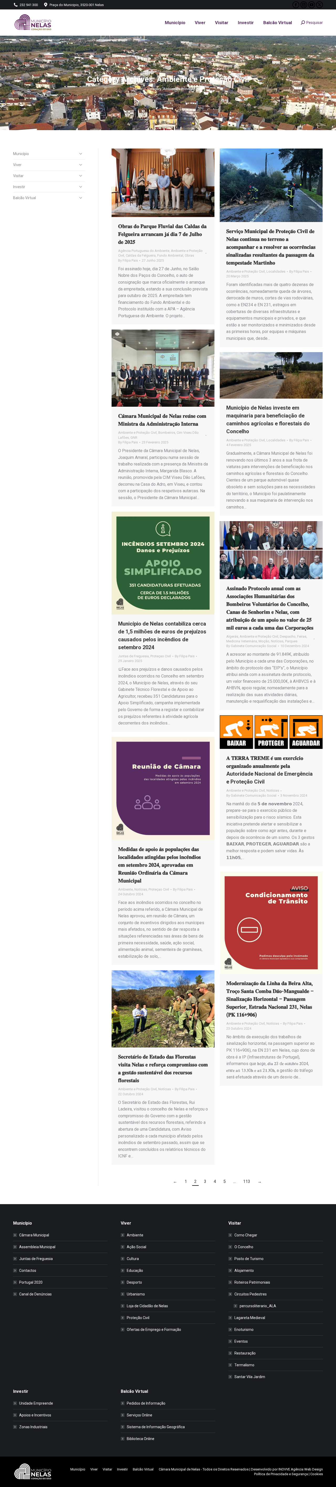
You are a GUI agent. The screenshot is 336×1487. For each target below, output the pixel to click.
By (128, 260)
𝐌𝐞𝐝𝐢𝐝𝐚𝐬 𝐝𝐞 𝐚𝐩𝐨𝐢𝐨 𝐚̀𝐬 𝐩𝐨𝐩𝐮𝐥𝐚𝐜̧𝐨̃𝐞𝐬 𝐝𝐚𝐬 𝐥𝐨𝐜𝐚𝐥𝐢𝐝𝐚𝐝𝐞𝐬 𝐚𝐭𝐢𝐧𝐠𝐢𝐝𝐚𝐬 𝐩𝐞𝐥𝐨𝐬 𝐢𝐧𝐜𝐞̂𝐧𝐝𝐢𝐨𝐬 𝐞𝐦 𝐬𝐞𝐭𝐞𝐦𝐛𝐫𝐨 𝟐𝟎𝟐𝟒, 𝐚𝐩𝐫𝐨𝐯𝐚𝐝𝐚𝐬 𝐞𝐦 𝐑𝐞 (159, 865)
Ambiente (125, 889)
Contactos (27, 1270)
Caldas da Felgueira (141, 255)
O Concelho (243, 1247)
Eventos (241, 1341)
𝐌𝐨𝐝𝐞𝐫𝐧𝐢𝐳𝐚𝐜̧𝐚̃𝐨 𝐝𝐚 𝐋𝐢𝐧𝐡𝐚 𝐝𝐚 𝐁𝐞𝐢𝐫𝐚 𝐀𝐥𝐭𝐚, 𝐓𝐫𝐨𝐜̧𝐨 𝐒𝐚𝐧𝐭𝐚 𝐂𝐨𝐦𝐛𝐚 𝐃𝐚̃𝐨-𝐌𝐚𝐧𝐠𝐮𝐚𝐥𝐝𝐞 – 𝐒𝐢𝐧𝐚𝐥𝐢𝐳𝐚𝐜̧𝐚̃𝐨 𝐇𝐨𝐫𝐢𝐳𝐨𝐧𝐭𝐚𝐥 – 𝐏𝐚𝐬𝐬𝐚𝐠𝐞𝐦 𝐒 (270, 999)
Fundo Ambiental (170, 255)
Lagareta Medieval (249, 1318)
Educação (135, 1270)
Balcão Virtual (24, 198)
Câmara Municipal (34, 1235)
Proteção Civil (138, 1318)
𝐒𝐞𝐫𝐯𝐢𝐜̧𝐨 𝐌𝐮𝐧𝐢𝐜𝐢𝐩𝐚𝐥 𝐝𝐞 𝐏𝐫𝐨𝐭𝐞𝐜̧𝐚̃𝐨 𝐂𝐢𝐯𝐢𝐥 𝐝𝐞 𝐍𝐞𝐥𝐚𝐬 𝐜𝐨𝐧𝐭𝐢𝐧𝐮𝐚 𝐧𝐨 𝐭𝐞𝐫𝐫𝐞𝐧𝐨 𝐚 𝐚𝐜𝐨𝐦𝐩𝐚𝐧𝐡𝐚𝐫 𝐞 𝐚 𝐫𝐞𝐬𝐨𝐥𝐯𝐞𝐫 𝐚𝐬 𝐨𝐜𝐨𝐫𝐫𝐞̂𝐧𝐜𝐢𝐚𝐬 (271, 247)
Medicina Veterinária (241, 641)
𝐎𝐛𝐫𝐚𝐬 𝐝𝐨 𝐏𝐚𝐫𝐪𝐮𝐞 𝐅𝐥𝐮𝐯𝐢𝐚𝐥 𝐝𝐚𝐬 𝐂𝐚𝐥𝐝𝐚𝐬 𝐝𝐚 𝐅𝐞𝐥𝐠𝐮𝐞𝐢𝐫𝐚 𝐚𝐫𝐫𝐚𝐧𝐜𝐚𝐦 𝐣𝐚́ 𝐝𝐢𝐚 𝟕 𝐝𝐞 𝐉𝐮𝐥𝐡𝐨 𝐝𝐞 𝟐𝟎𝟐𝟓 (162, 234)
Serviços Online (139, 1415)
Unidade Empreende (36, 1403)
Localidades (275, 271)
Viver (17, 165)
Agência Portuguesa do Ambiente (143, 251)
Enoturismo (244, 1329)
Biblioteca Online (140, 1439)
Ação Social (136, 1247)
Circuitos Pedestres (250, 1294)
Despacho (288, 636)
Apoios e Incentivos (35, 1415)
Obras (189, 255)
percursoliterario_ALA (258, 1306)
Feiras (301, 636)
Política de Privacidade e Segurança (281, 1474)
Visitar (18, 176)
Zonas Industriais (33, 1427)
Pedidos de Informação (146, 1403)
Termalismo (244, 1365)
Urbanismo (136, 1294)
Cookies (316, 1474)
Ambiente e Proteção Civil (245, 271)
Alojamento (244, 1270)
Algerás (232, 636)
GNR (133, 438)
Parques (291, 641)
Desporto (134, 1282)
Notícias (277, 641)
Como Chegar (245, 1235)
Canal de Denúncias (35, 1294)
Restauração (245, 1353)
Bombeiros (166, 433)
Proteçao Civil (160, 656)
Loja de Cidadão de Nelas (147, 1306)
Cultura (133, 1259)
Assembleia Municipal (37, 1247)
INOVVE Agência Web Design (301, 1469)
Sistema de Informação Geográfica (156, 1427)
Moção (264, 641)
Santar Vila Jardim (249, 1377)
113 (246, 1181)
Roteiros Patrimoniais (252, 1282)
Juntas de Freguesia (133, 656)
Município (21, 154)
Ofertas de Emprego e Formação (154, 1329)
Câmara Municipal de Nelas (179, 1469)
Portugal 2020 (31, 1282)
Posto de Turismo (249, 1259)
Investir (19, 187)
